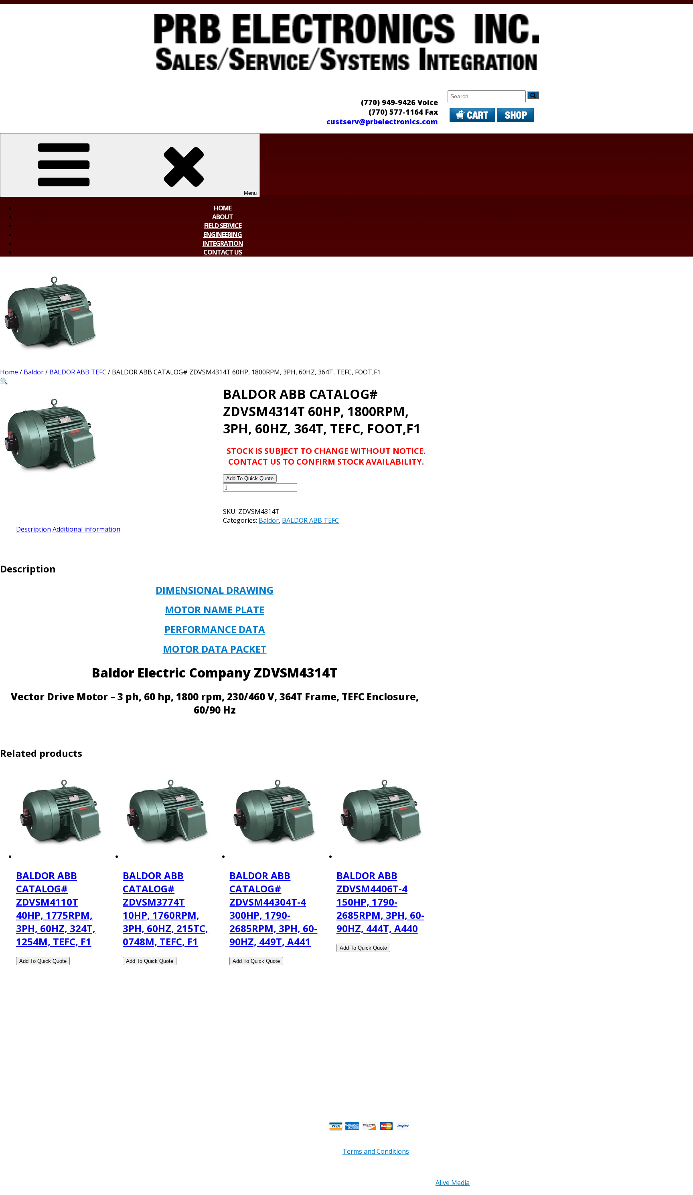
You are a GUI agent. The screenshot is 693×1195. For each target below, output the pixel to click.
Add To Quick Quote (250, 478)
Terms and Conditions (375, 1151)
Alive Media (453, 1182)
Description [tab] (33, 529)
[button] (4, 380)
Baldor (34, 372)
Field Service (222, 225)
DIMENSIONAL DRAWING (215, 589)
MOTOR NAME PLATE (214, 609)
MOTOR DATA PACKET (215, 648)
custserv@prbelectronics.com (382, 121)
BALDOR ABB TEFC (77, 372)
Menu (250, 193)
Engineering (222, 234)
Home (222, 208)
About (222, 216)
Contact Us (222, 252)
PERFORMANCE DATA (214, 629)
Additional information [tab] (86, 529)
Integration (223, 243)
